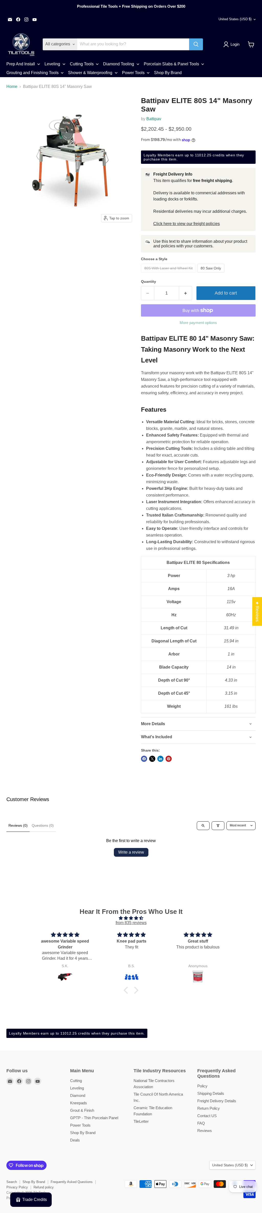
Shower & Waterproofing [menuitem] (90, 72)
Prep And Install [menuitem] (20, 64)
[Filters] (218, 825)
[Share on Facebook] (144, 759)
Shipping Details (210, 1093)
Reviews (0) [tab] (18, 825)
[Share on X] (152, 759)
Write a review (131, 852)
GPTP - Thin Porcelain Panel (94, 1118)
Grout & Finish (82, 1110)
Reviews (204, 1130)
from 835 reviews (131, 923)
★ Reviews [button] (257, 611)
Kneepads (78, 1103)
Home (11, 86)
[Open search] (203, 825)
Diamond (77, 1095)
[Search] (196, 44)
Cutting (76, 1080)
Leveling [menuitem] (52, 64)
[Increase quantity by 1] (185, 293)
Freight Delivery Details (216, 1101)
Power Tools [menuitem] (133, 72)
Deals (75, 1140)
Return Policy (208, 1108)
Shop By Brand (82, 1132)
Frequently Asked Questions (72, 1182)
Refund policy (44, 1187)
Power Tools (80, 1125)
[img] (131, 918)
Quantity (148, 281)
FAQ (201, 1123)
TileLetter (141, 1121)
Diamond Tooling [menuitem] (118, 64)
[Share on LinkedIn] (160, 759)
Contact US (207, 1116)
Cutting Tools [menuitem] (82, 64)
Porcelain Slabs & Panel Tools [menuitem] (171, 64)
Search (11, 1182)
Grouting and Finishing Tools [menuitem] (32, 72)
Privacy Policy (17, 1187)
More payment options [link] (198, 322)
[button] (232, 44)
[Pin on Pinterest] (169, 759)
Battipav (153, 119)
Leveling (77, 1088)
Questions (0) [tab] (43, 825)
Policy (202, 1086)
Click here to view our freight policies (186, 223)
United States (235, 19)
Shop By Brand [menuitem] (168, 72)
